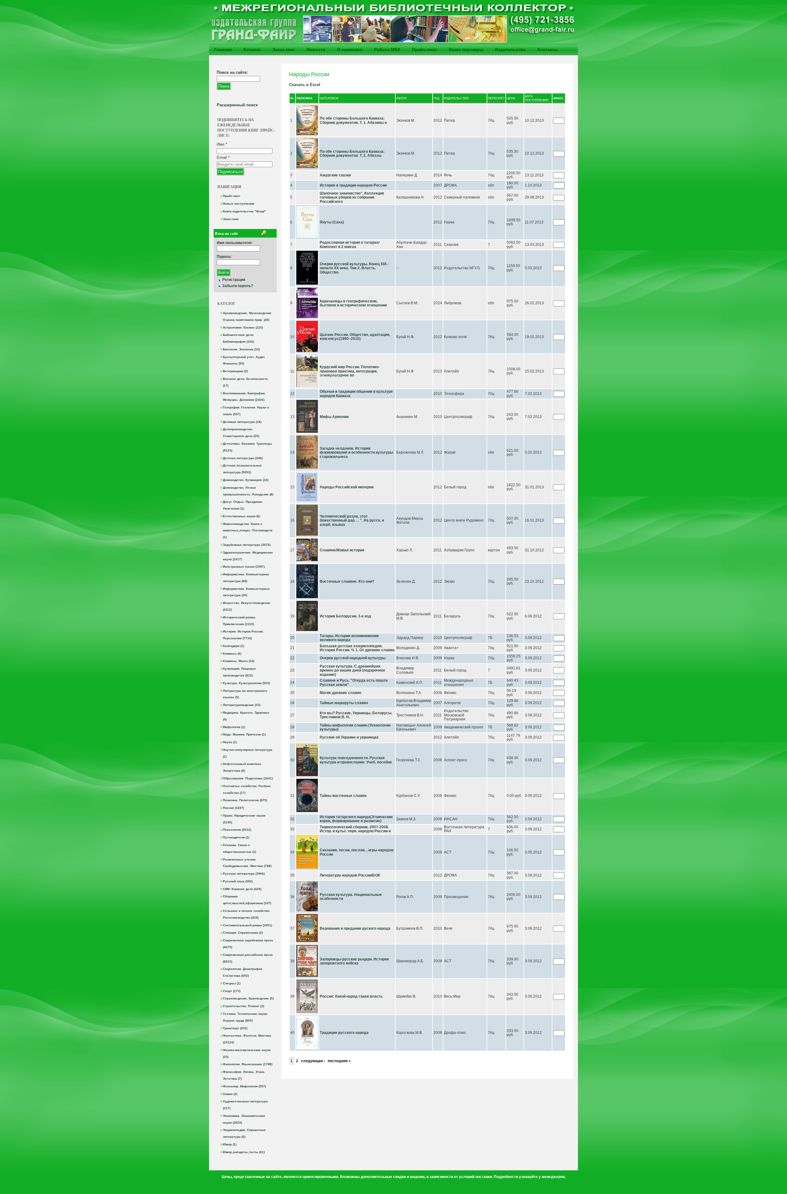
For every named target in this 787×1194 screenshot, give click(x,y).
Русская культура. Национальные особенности (351, 897)
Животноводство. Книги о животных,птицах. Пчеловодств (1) (247, 530)
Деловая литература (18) (242, 422)
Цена (511, 98)
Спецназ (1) (231, 983)
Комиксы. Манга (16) (238, 661)
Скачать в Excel (304, 84)
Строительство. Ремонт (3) (243, 1006)
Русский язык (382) (238, 881)
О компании (349, 49)
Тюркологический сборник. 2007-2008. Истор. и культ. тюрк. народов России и (355, 829)
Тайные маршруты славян (344, 703)
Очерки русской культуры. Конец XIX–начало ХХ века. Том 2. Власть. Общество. (354, 268)
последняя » (339, 1061)
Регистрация (233, 280)
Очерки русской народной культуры (353, 658)
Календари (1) (233, 646)
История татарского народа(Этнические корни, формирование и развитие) (356, 819)
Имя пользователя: (236, 243)
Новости (315, 49)
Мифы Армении (334, 417)
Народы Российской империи (347, 487)
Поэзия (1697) (233, 808)
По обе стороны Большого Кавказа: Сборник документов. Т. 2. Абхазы (352, 153)
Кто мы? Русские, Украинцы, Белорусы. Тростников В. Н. (356, 715)
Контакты (547, 49)
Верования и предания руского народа (355, 928)
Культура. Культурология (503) (246, 683)
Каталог (252, 49)
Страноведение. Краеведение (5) (248, 998)
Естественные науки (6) (241, 516)
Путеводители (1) (236, 837)
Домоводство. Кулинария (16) (245, 480)
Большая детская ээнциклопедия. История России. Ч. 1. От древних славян (357, 648)
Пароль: (225, 256)
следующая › (313, 1061)
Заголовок (329, 98)
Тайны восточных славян (343, 796)
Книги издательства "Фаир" (244, 211)
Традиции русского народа (344, 1032)
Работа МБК (387, 49)
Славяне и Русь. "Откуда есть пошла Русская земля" (354, 682)
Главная (223, 49)
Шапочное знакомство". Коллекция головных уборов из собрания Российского (352, 197)
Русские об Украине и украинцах (349, 737)
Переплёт (496, 98)
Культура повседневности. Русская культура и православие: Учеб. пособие (356, 760)
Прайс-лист (424, 49)
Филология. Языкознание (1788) (247, 1064)
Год (436, 98)
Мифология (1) (234, 727)
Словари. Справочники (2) (243, 932)
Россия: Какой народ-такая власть (351, 996)
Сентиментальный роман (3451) (247, 925)
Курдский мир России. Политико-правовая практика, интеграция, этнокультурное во (350, 371)
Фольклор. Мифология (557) (244, 1086)
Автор (401, 98)
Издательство (510, 49)
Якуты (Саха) (332, 222)
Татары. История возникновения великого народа (349, 638)
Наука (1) (230, 742)
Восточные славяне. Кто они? (347, 581)
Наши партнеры (466, 49)
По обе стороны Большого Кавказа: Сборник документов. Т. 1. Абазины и (353, 120)
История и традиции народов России (353, 185)
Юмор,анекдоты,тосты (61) (244, 1152)
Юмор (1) (229, 1144)
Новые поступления (238, 203)
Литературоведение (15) (241, 705)
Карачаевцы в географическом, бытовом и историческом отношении (353, 303)
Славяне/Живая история (342, 550)
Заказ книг (283, 49)
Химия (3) (230, 1094)
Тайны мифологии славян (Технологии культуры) (355, 727)
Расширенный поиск (237, 105)
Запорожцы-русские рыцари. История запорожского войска (354, 961)
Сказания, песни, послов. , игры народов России (357, 852)
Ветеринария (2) (235, 371)
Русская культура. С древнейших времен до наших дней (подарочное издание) (352, 670)
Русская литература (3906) (244, 873)
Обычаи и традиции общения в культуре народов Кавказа (356, 393)
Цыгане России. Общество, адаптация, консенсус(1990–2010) (355, 337)
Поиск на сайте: (232, 72)
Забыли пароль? (237, 286)
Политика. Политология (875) (245, 800)
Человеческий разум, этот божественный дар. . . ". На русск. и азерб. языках (352, 520)
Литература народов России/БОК (350, 875)
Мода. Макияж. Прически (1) (244, 734)
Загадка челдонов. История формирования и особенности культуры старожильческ (356, 452)
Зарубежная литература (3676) (247, 544)
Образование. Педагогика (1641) (248, 778)
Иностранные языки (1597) (244, 566)
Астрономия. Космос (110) (243, 327)
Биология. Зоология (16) (241, 349)
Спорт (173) (231, 991)
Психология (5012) (237, 829)
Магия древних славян (340, 693)
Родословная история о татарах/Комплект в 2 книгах (349, 244)
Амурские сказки (335, 175)
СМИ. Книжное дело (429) (242, 889)
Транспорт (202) (235, 1028)
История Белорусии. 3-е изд (345, 616)
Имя (222, 144)
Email (223, 157)
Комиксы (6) (232, 653)
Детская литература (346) (243, 458)
